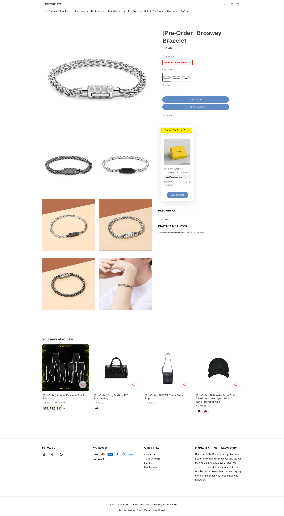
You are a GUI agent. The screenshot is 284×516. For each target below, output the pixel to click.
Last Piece (65, 11)
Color (168, 69)
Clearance (172, 11)
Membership (150, 467)
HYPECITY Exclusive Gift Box (178, 171)
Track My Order (152, 458)
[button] (225, 4)
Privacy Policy (143, 510)
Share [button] (170, 115)
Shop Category (115, 11)
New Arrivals (50, 11)
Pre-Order (133, 11)
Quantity (166, 85)
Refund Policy (158, 510)
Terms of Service (127, 510)
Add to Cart (195, 99)
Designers (96, 11)
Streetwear (79, 11)
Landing (148, 463)
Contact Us (149, 454)
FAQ (183, 11)
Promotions (168, 56)
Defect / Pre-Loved (154, 11)
